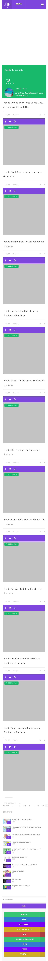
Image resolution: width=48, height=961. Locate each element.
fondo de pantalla (11, 127)
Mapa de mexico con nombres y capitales (26, 827)
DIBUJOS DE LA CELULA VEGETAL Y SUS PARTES (26, 850)
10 (20, 805)
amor (24, 919)
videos (24, 949)
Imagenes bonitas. (18, 871)
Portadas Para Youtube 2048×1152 (24, 865)
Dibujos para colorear (19, 857)
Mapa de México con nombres (22, 819)
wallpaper (24, 954)
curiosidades (24, 924)
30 (29, 805)
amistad (24, 914)
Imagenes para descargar (21, 886)
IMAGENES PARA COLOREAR (24, 939)
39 (38, 805)
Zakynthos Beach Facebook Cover (29, 93)
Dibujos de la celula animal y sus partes (26, 835)
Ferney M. (16, 115)
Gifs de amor (16, 880)
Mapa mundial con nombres (21, 842)
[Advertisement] (24, 39)
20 (25, 805)
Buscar (24, 906)
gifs (24, 934)
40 (43, 805)
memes (24, 944)
